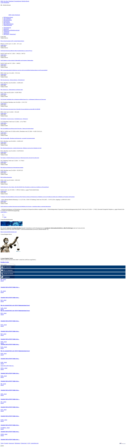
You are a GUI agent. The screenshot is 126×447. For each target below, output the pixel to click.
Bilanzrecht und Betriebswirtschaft (11, 30)
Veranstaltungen (17, 1)
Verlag (2, 443)
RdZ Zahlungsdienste (8, 24)
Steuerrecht (6, 29)
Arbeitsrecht (6, 31)
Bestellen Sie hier (5, 262)
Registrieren (6, 2)
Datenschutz (24, 443)
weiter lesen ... (4, 45)
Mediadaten (17, 443)
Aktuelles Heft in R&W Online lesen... (10, 381)
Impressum (11, 443)
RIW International (8, 20)
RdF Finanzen (7, 22)
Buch (7, 1)
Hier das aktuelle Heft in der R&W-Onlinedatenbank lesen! (15, 305)
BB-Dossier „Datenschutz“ (10, 34)
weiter (5, 217)
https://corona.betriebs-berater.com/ (9, 231)
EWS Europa (7, 21)
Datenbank (11, 1)
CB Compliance (7, 18)
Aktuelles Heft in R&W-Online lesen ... (10, 287)
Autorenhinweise (34, 443)
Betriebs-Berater (25, 1)
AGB (28, 443)
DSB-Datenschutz (8, 25)
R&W (2, 1)
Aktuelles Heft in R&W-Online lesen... (10, 297)
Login (2, 2)
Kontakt (6, 443)
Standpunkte (6, 33)
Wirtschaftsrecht (7, 27)
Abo (5, 1)
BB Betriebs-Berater (8, 17)
